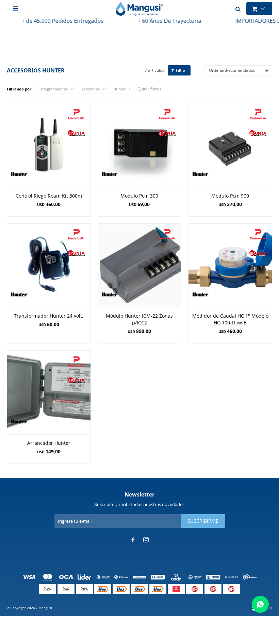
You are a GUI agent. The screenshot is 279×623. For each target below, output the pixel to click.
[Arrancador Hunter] (49, 392)
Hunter (119, 88)
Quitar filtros (149, 89)
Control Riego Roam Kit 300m (49, 195)
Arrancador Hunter (48, 443)
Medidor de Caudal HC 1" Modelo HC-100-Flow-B (230, 319)
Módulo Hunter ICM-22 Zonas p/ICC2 (139, 319)
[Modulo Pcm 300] (140, 145)
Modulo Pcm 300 (139, 195)
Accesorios (90, 88)
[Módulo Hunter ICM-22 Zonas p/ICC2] (140, 265)
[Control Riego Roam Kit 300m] (49, 145)
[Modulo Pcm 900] (230, 145)
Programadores (54, 88)
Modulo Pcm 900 (230, 195)
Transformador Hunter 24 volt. (48, 316)
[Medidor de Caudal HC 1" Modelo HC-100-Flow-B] (230, 265)
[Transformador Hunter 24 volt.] (49, 265)
